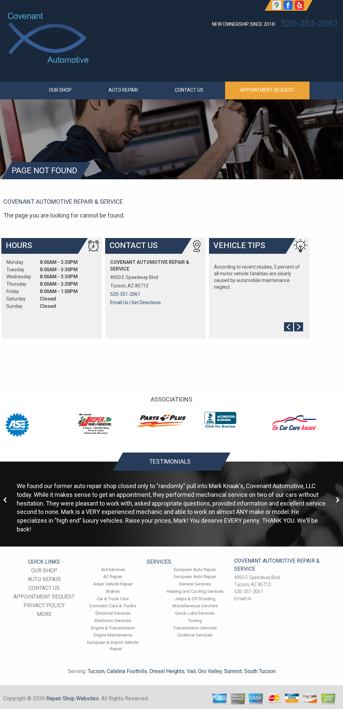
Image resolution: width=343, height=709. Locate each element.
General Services (195, 583)
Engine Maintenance (112, 634)
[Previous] (5, 500)
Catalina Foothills (127, 671)
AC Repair (112, 576)
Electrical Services (112, 613)
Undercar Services (194, 634)
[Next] (338, 500)
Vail (191, 671)
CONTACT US (189, 90)
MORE (44, 614)
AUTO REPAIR (123, 90)
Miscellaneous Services (195, 605)
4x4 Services (113, 569)
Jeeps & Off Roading (195, 598)
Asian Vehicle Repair (113, 583)
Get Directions (146, 302)
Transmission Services (195, 627)
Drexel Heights (167, 671)
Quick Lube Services (194, 613)
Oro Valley (210, 671)
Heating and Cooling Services (194, 591)
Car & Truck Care (113, 598)
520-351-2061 (309, 23)
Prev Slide (288, 326)
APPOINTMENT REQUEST (267, 90)
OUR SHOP (60, 90)
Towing (195, 620)
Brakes (113, 591)
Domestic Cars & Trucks (112, 605)
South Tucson (260, 671)
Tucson (96, 671)
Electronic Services (112, 620)
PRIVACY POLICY (44, 605)
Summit (233, 671)
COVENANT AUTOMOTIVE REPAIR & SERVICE (63, 201)
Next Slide (298, 326)
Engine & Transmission (113, 627)
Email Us (119, 302)
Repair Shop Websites (72, 698)
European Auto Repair (195, 569)
